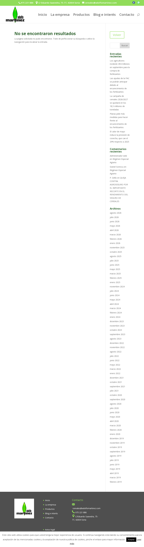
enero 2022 (115, 373)
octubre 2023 (116, 330)
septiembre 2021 (117, 386)
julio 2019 (114, 460)
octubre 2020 (116, 395)
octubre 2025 (116, 252)
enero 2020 (115, 434)
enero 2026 (115, 243)
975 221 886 (27, 2)
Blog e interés (104, 15)
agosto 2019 (115, 455)
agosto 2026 (115, 213)
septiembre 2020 (117, 399)
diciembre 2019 (117, 438)
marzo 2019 (115, 477)
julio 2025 (114, 260)
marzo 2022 (115, 369)
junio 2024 (114, 295)
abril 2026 (114, 230)
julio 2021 (114, 390)
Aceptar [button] (131, 539)
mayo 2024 (115, 299)
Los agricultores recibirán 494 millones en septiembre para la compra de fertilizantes (120, 67)
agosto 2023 (115, 338)
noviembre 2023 (117, 325)
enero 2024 (115, 317)
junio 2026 (114, 221)
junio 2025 (114, 264)
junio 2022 (114, 360)
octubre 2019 (116, 447)
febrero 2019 (116, 481)
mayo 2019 (115, 469)
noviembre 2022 (117, 347)
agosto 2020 (115, 403)
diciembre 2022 (117, 343)
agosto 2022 (115, 351)
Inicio (42, 15)
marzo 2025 (115, 273)
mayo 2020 (115, 416)
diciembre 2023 (117, 321)
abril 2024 (114, 304)
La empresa (60, 15)
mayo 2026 (115, 225)
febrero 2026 (116, 239)
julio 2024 (114, 291)
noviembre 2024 (117, 286)
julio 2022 (114, 356)
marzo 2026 (115, 234)
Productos (81, 15)
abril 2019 (114, 473)
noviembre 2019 (117, 442)
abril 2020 (114, 421)
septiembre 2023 (117, 334)
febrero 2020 (116, 429)
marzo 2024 (115, 308)
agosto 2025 (115, 256)
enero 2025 (115, 282)
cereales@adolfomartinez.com (86, 508)
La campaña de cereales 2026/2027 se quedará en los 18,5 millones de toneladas (119, 103)
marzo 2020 (115, 425)
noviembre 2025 (117, 247)
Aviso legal (50, 529)
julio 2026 (114, 217)
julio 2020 (114, 408)
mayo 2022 (115, 364)
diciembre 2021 (117, 377)
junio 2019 (114, 464)
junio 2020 (114, 412)
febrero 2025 (116, 278)
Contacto (126, 15)
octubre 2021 (116, 382)
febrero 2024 (116, 312)
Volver (117, 35)
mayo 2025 (115, 269)
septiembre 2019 (117, 451)
